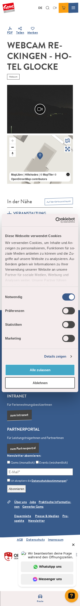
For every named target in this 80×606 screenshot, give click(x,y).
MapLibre (17, 174)
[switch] (68, 310)
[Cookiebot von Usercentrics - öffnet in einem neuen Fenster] (56, 220)
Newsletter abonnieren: (24, 455)
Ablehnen (40, 383)
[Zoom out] (12, 147)
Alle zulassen (40, 370)
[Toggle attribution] (68, 174)
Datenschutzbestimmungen (49, 481)
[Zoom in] (12, 140)
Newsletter (36, 520)
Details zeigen (55, 356)
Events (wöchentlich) (53, 462)
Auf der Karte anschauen (59, 201)
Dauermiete (22, 516)
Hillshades (31, 174)
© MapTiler (47, 174)
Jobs (33, 502)
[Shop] (63, 8)
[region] (40, 159)
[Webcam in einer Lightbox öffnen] (40, 109)
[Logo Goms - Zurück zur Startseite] (9, 8)
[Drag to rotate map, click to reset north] (12, 153)
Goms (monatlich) (22, 462)
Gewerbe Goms (33, 506)
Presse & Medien (47, 516)
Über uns (20, 502)
